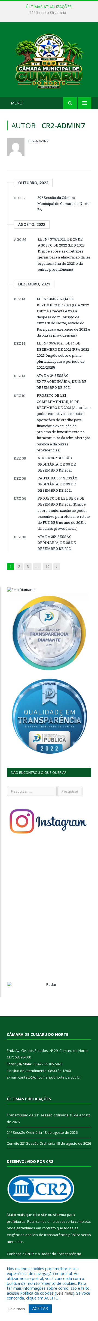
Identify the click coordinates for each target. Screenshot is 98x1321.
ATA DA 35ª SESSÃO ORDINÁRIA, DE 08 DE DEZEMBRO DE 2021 (57, 542)
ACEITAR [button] (40, 1308)
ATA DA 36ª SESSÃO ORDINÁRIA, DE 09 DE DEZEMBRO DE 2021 (57, 464)
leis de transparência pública (56, 1234)
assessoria (65, 1221)
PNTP (29, 1253)
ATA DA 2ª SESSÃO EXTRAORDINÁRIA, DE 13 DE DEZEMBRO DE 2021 (61, 381)
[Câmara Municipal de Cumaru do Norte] (49, 60)
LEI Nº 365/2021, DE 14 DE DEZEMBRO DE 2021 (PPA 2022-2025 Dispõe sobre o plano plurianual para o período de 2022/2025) (63, 355)
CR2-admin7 (38, 140)
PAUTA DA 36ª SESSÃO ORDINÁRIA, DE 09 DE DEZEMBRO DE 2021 (57, 484)
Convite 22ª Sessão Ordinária (31, 1143)
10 (47, 566)
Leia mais (64, 1293)
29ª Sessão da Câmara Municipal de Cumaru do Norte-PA (64, 203)
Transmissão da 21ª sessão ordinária (38, 1115)
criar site (40, 1214)
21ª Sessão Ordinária (47, 12)
